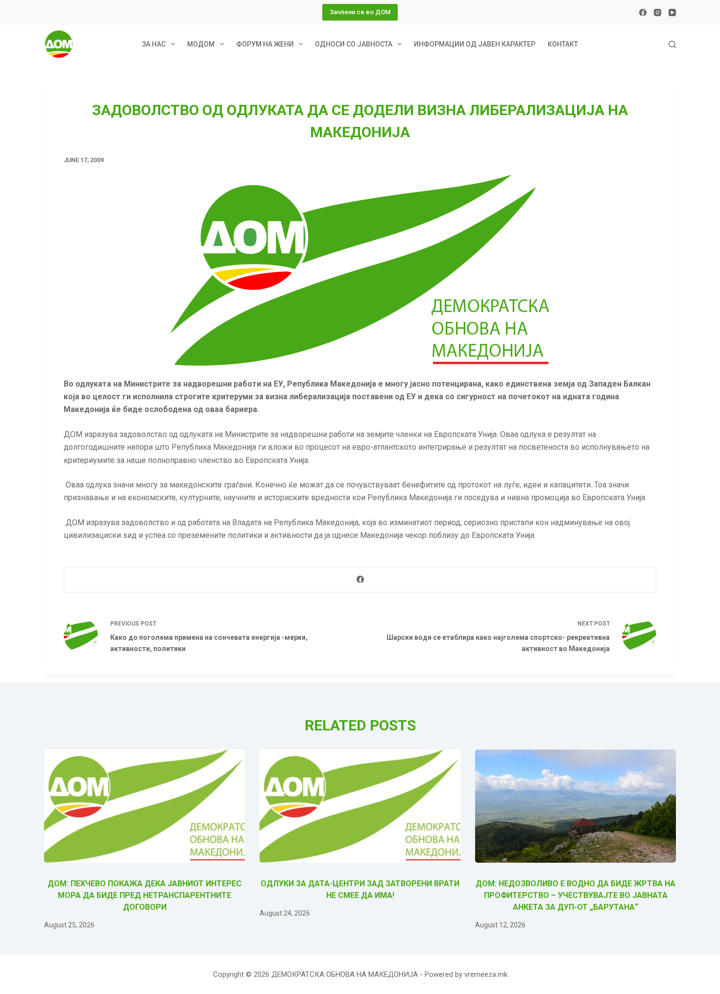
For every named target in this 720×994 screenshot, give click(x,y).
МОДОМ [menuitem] (201, 44)
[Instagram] (657, 12)
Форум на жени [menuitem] (265, 44)
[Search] (672, 44)
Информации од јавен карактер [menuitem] (474, 44)
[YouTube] (672, 12)
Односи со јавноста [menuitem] (353, 44)
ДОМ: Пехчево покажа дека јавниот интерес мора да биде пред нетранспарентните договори (144, 895)
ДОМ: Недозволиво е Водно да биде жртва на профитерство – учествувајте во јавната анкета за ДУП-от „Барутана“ (575, 895)
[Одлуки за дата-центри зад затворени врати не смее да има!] (360, 806)
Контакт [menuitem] (563, 44)
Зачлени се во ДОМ (360, 12)
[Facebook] (643, 12)
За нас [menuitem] (154, 44)
